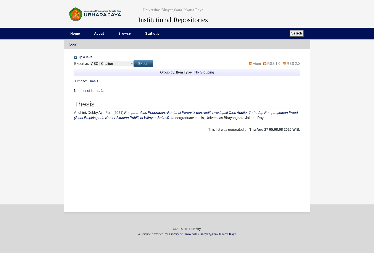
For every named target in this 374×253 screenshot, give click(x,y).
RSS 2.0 (293, 63)
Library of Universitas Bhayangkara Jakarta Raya (202, 234)
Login (73, 44)
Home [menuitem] (75, 33)
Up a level (85, 57)
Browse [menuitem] (124, 33)
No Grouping (204, 72)
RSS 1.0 (273, 63)
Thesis (93, 81)
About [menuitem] (99, 33)
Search (296, 33)
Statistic (152, 33)
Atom (257, 63)
